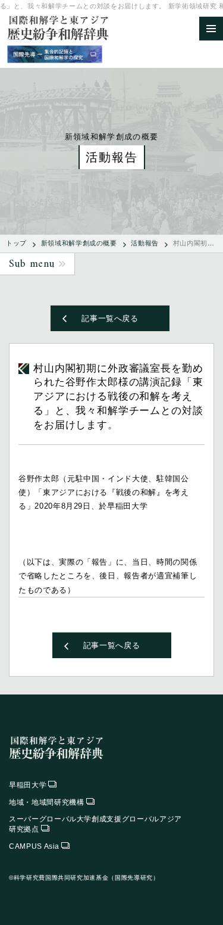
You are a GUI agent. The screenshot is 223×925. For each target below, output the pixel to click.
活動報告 (145, 243)
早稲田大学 (27, 785)
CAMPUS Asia (34, 846)
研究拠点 (95, 824)
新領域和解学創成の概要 (79, 243)
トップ (16, 243)
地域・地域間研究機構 (46, 802)
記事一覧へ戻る (110, 318)
